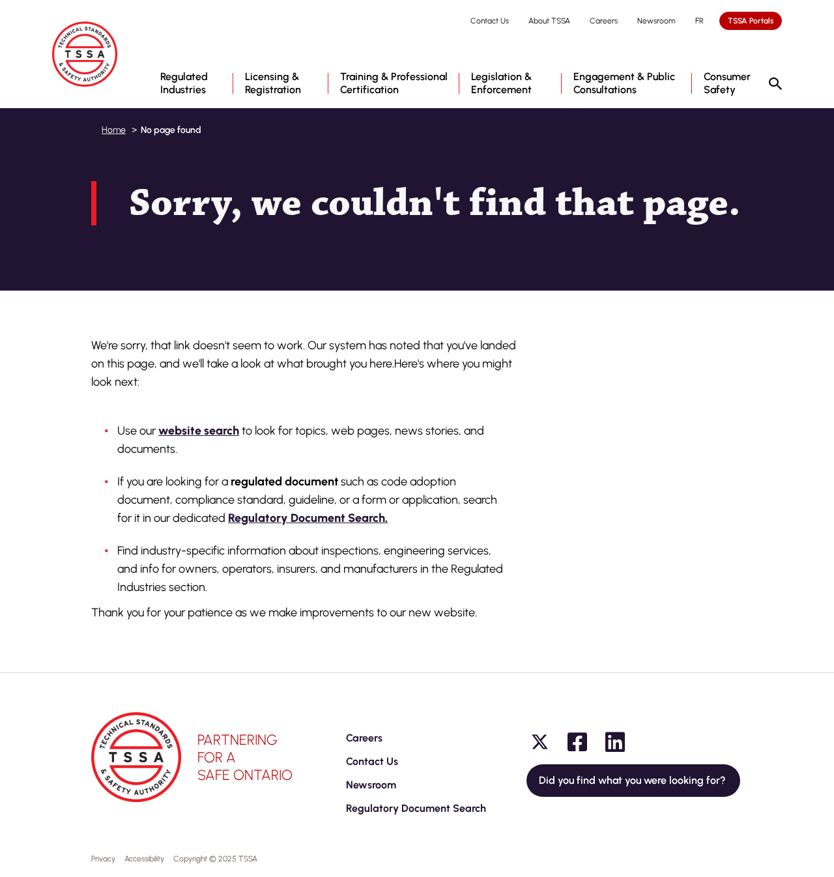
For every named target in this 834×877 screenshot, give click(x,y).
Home (114, 130)
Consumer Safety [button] (727, 83)
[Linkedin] (615, 742)
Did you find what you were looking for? (633, 780)
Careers (604, 20)
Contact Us (489, 20)
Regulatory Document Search (416, 808)
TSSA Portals (750, 20)
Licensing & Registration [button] (273, 83)
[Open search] (775, 85)
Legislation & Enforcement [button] (501, 83)
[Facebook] (577, 742)
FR (699, 20)
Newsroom (656, 20)
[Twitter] (539, 742)
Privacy (103, 858)
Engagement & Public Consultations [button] (624, 83)
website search (198, 431)
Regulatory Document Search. (308, 518)
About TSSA (549, 20)
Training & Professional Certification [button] (394, 83)
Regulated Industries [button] (184, 83)
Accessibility (144, 858)
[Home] (84, 54)
